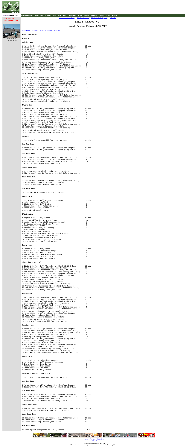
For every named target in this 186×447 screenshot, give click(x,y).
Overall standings (45, 30)
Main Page (26, 30)
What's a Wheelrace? (83, 18)
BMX (64, 15)
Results (34, 30)
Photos (86, 15)
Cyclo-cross (72, 15)
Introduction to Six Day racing (99, 18)
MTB (59, 15)
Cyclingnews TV (27, 15)
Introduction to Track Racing (67, 18)
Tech (41, 15)
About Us (94, 440)
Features (48, 15)
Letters (101, 15)
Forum (114, 15)
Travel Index (101, 439)
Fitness (94, 15)
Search (108, 15)
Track (80, 15)
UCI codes (113, 18)
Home (86, 439)
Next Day (57, 30)
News (37, 15)
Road (54, 15)
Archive (92, 439)
